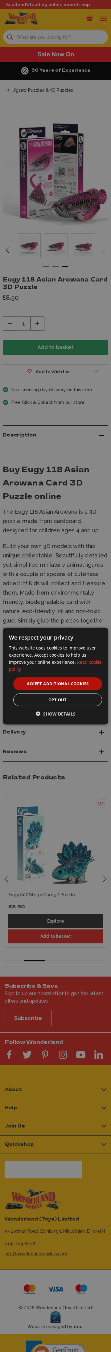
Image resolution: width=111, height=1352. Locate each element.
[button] (56, 714)
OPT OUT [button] (57, 700)
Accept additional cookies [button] (58, 683)
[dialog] (55, 675)
